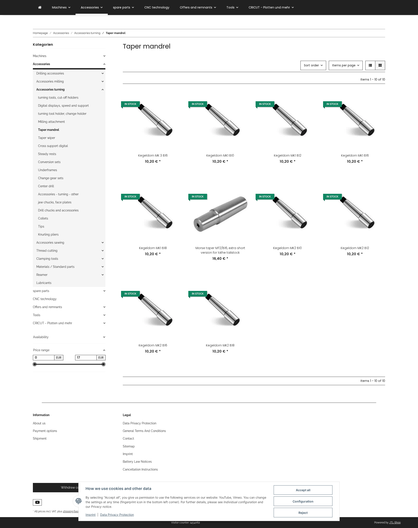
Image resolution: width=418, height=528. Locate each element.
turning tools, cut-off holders (58, 97)
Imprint (91, 514)
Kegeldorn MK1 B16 (355, 155)
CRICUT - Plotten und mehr (52, 323)
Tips (41, 226)
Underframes (47, 170)
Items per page (344, 65)
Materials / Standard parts (55, 266)
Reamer (41, 275)
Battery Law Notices (137, 461)
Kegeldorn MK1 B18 (153, 248)
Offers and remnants (47, 307)
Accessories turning (50, 89)
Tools (36, 315)
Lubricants (43, 283)
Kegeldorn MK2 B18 (220, 345)
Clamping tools (47, 258)
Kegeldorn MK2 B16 (153, 345)
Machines (39, 56)
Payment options (45, 431)
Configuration (303, 501)
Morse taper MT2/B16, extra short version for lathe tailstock (220, 250)
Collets (43, 218)
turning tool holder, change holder (62, 113)
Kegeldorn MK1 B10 (220, 155)
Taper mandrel (48, 130)
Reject (303, 513)
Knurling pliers (48, 234)
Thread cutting (46, 250)
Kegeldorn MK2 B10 (287, 248)
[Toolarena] (40, 7)
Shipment (40, 438)
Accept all (303, 490)
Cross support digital (53, 146)
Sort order (311, 65)
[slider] (35, 364)
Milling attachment (51, 121)
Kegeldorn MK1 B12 (287, 155)
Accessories (41, 64)
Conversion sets (49, 162)
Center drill (46, 186)
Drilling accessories (50, 73)
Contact (128, 438)
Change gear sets (50, 178)
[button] (370, 65)
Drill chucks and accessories (58, 210)
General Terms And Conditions (144, 431)
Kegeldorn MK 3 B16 (153, 155)
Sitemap (129, 446)
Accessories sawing (50, 242)
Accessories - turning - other (58, 194)
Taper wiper (46, 138)
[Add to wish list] (175, 109)
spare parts (41, 291)
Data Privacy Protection (117, 514)
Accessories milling (50, 81)
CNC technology (45, 299)
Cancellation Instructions (140, 469)
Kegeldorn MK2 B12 (355, 248)
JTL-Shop (395, 522)
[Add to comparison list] (175, 98)
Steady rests (47, 154)
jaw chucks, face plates (54, 202)
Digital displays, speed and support (63, 105)
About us (39, 423)
